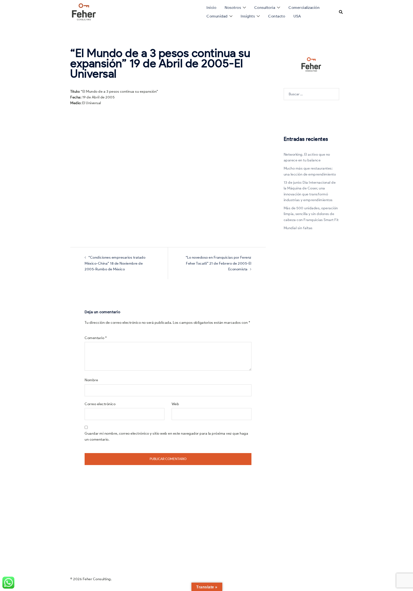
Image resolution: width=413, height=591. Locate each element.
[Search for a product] (341, 12)
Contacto (276, 16)
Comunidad (217, 16)
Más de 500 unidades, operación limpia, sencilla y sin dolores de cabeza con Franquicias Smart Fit (311, 214)
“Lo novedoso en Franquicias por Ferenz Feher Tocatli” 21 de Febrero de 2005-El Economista (218, 263)
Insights (248, 16)
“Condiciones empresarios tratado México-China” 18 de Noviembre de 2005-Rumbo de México (115, 263)
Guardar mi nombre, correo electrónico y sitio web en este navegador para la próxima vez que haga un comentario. (166, 436)
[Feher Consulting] (84, 11)
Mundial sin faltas (298, 228)
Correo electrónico (100, 404)
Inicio (211, 7)
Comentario (96, 338)
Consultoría (264, 7)
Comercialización (304, 7)
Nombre (91, 380)
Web (175, 404)
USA (297, 16)
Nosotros (233, 7)
